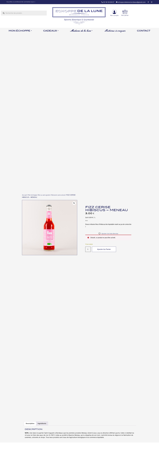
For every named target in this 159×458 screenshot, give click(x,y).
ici (34, 2)
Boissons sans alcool (58, 195)
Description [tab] (30, 423)
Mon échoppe (32, 195)
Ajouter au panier (104, 249)
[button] (74, 203)
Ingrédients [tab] (42, 423)
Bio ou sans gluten (44, 195)
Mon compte (114, 15)
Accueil (24, 195)
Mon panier (125, 15)
